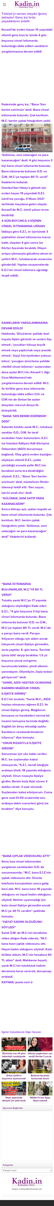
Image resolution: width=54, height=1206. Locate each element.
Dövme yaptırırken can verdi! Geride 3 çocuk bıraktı (40, 1056)
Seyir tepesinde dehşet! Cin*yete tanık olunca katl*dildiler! (14, 1100)
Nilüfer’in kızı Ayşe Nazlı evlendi (40, 1099)
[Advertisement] (27, 75)
